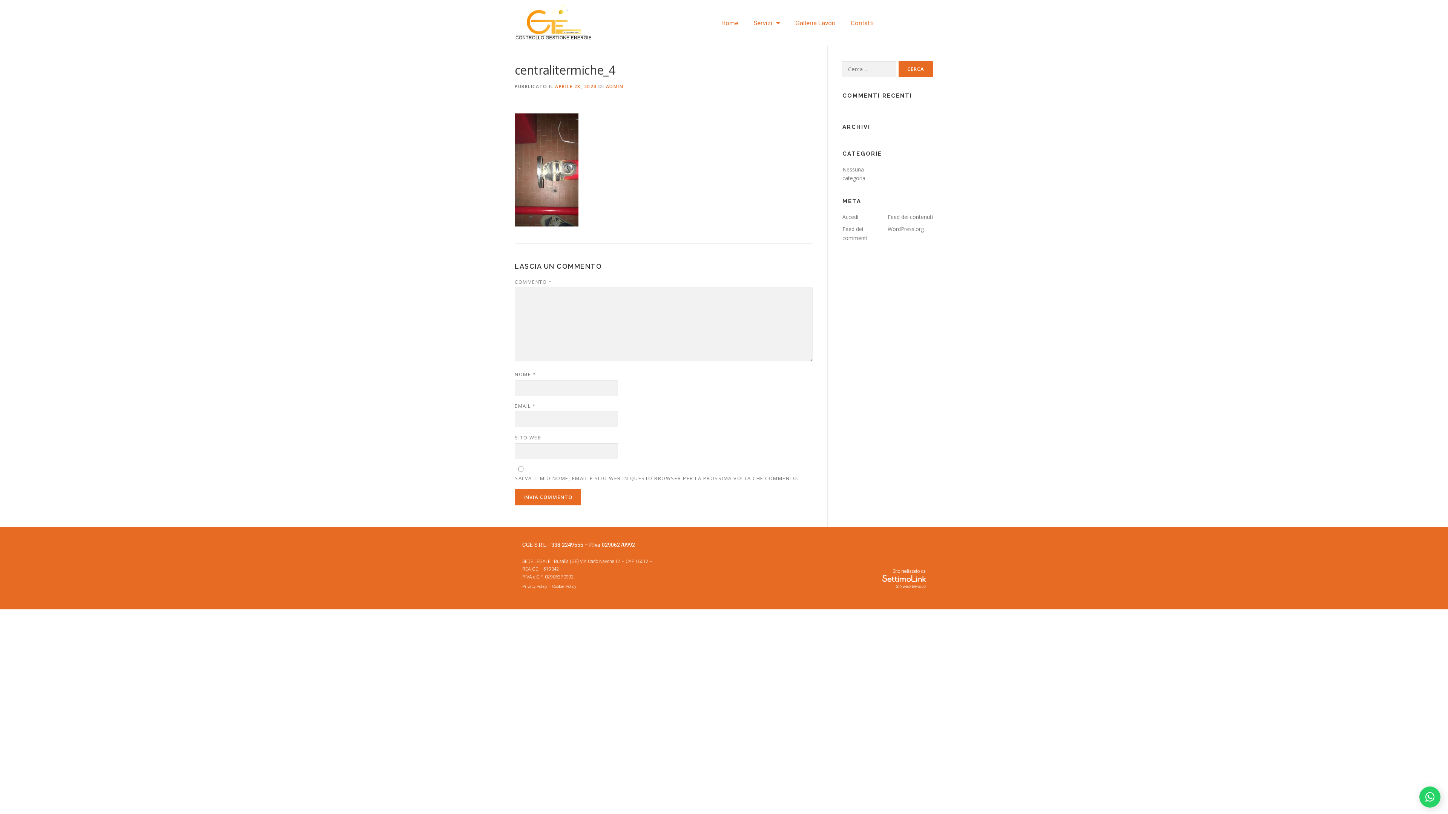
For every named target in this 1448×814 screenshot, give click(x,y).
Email (525, 405)
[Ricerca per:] (869, 69)
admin (615, 86)
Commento (533, 281)
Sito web (528, 437)
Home (729, 23)
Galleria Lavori (815, 23)
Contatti (862, 23)
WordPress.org (906, 229)
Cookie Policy (564, 586)
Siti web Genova (911, 586)
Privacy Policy (534, 586)
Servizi (762, 23)
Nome (525, 374)
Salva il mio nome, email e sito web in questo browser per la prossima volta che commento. (657, 478)
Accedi (850, 216)
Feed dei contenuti (910, 216)
